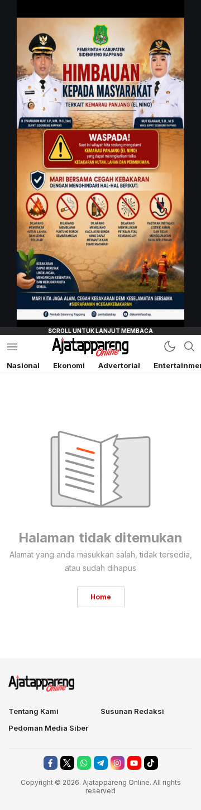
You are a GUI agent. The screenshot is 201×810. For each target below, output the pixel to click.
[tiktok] (151, 763)
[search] (189, 346)
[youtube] (134, 763)
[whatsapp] (84, 763)
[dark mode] (170, 346)
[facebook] (51, 763)
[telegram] (101, 763)
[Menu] (12, 346)
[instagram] (118, 763)
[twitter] (67, 763)
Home (100, 597)
